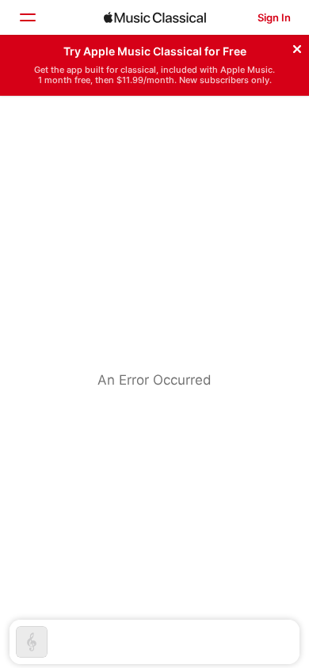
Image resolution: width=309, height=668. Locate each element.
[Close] (297, 47)
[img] (155, 17)
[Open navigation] (27, 17)
